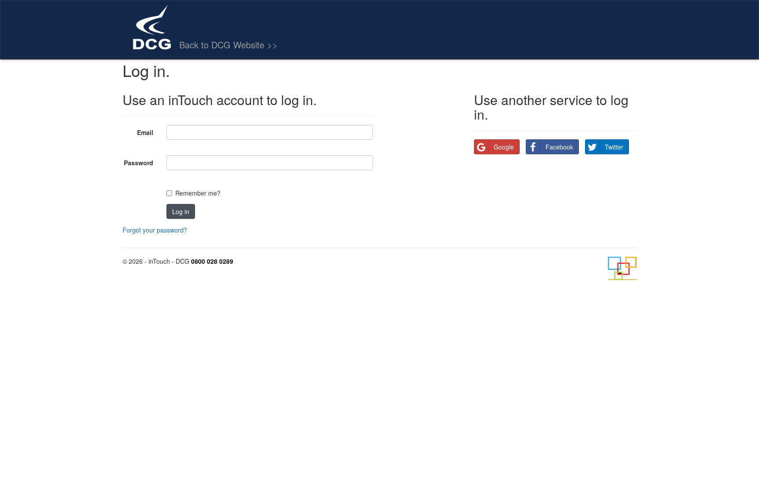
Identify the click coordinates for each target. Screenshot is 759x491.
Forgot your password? (155, 229)
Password (138, 162)
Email (145, 132)
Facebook (559, 146)
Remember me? (197, 193)
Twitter (614, 146)
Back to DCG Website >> (228, 44)
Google (504, 146)
